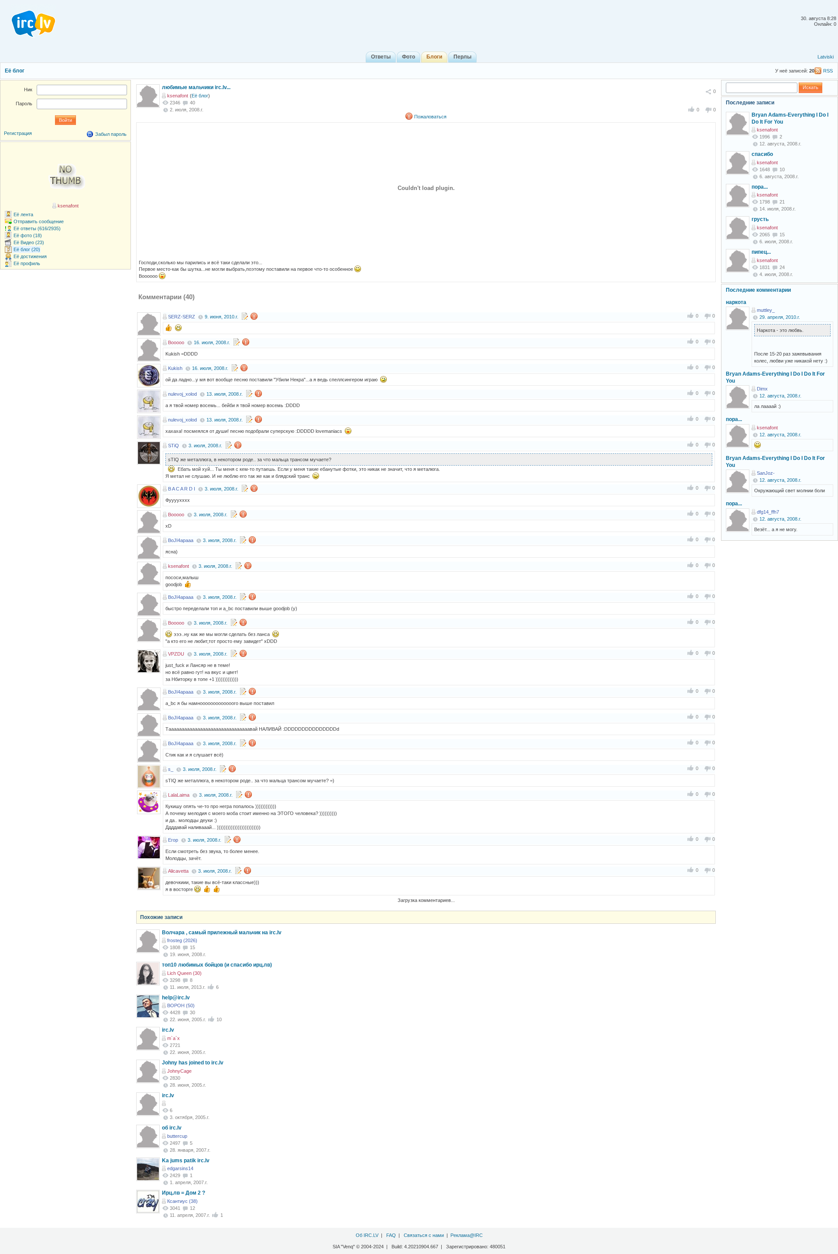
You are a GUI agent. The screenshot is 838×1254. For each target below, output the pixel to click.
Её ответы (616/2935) (37, 228)
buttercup (177, 1136)
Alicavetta (178, 871)
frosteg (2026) (182, 940)
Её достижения (30, 256)
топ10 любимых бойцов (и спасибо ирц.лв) (217, 965)
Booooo (176, 342)
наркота (736, 302)
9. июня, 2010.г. (221, 316)
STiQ (173, 445)
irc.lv (168, 1030)
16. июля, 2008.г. (212, 342)
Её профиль (27, 263)
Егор (173, 840)
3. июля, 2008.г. (205, 445)
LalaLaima (178, 795)
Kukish (175, 368)
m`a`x (173, 1038)
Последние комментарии (758, 290)
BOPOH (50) (181, 1005)
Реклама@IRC (466, 1235)
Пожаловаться (430, 116)
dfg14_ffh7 (768, 512)
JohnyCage (179, 1071)
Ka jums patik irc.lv (186, 1160)
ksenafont (177, 95)
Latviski (825, 56)
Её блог (14, 71)
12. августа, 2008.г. (780, 395)
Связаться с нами (424, 1235)
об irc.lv (172, 1128)
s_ (170, 769)
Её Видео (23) (29, 242)
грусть (760, 219)
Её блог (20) (27, 249)
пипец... (761, 252)
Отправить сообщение (39, 221)
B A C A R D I (181, 488)
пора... (760, 187)
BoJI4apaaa (180, 540)
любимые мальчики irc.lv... (196, 87)
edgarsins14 (180, 1168)
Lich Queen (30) (184, 973)
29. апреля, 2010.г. (779, 317)
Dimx (762, 388)
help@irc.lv (176, 998)
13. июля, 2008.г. (224, 394)
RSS (828, 70)
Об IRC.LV (367, 1235)
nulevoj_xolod (182, 394)
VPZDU (176, 653)
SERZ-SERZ (181, 316)
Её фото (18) (28, 235)
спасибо (762, 154)
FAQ (391, 1235)
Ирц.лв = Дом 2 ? (183, 1193)
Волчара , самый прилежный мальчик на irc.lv (222, 932)
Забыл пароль (111, 134)
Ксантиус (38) (182, 1201)
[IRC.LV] (28, 21)
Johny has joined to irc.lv (192, 1063)
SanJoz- (766, 473)
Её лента (23, 214)
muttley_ (766, 310)
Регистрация (18, 133)
